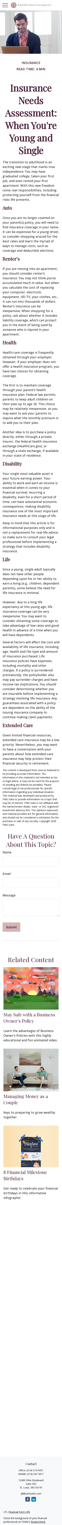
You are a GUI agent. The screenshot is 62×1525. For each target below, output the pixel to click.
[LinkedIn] (33, 1499)
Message (9, 895)
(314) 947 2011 (35, 1474)
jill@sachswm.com (31, 1493)
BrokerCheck (38, 1521)
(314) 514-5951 (35, 1470)
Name (7, 852)
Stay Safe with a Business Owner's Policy (29, 1017)
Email (7, 874)
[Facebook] (27, 1499)
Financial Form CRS (19, 1512)
